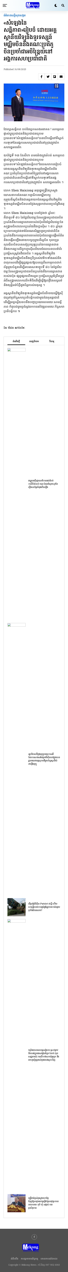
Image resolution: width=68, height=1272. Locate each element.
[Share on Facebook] (41, 76)
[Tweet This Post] (48, 76)
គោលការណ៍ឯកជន (49, 1259)
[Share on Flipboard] (54, 76)
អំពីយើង (14, 1259)
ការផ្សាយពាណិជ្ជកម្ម (29, 1259)
